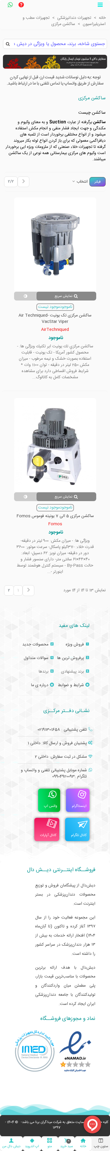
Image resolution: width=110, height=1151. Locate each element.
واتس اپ (50, 806)
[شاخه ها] (100, 5)
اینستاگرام (79, 806)
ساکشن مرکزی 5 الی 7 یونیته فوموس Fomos (55, 516)
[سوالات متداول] (21, 5)
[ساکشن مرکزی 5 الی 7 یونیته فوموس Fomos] (55, 445)
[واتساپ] (10, 5)
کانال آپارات (48, 835)
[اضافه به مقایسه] (25, 296)
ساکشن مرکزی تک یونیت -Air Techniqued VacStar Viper (55, 319)
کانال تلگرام (79, 835)
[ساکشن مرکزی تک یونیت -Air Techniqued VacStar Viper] (55, 244)
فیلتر (97, 182)
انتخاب (81, 182)
